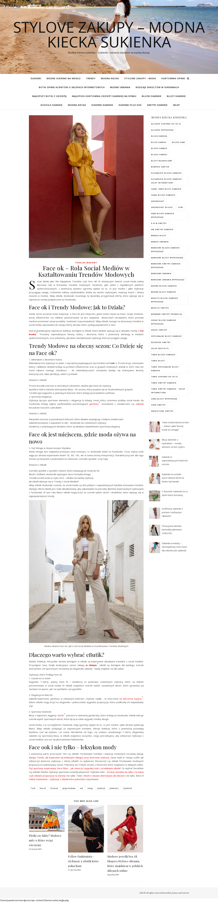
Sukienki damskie (102, 104)
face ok (43, 788)
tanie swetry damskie (163, 383)
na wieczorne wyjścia (130, 698)
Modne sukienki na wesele (64, 78)
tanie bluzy (158, 361)
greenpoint (157, 201)
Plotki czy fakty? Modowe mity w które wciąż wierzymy (45, 840)
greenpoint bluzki (162, 207)
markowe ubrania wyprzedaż (167, 280)
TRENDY (91, 78)
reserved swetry (161, 342)
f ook (33, 788)
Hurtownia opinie (173, 78)
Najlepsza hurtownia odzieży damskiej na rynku (104, 96)
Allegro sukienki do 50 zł (166, 124)
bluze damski (159, 142)
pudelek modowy (86, 262)
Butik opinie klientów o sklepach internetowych (72, 87)
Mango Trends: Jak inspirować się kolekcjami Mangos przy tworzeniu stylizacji (69, 757)
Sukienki (36, 78)
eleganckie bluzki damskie (166, 173)
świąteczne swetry (162, 411)
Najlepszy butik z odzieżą (49, 96)
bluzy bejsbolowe (161, 161)
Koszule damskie (52, 104)
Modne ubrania (120, 87)
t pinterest (127, 788)
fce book (54, 788)
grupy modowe (68, 788)
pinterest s (114, 788)
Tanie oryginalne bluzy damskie (165, 369)
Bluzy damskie (176, 96)
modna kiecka (110, 78)
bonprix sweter (160, 167)
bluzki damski (159, 154)
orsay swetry (159, 330)
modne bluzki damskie (164, 286)
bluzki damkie (159, 148)
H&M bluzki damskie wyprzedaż (162, 215)
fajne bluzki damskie (163, 195)
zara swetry (158, 405)
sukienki (140, 403)
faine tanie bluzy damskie (166, 189)
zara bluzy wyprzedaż (164, 399)
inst (81, 788)
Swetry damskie (157, 104)
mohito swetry (160, 308)
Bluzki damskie (151, 96)
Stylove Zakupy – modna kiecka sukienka (109, 34)
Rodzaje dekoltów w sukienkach (157, 87)
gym (180, 207)
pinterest (101, 788)
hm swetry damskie (162, 229)
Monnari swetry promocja (166, 314)
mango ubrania (160, 242)
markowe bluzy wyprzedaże (167, 258)
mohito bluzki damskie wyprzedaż (164, 300)
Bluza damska (159, 136)
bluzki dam (178, 142)
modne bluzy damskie (163, 292)
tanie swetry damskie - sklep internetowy (168, 391)
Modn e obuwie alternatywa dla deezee (104, 775)
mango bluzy (158, 235)
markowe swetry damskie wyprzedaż (166, 266)
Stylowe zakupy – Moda (140, 78)
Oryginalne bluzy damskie (166, 336)
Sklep (176, 104)
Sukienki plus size (130, 104)
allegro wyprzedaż (162, 130)
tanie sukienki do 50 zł (164, 376)
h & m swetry (159, 223)
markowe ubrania (161, 273)
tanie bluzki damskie (163, 354)
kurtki (61, 715)
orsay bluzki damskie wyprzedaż (163, 322)
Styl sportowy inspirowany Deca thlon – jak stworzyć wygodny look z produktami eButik (74, 768)
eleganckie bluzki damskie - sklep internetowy (167, 181)
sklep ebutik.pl (160, 348)
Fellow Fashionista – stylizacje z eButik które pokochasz (57, 779)
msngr (90, 788)
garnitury (94, 403)
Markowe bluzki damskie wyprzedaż (165, 250)
